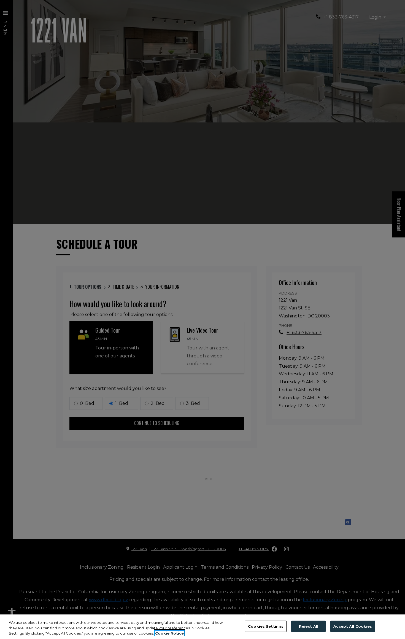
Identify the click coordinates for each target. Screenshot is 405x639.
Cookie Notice (169, 633)
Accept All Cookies (352, 626)
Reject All (308, 626)
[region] (202, 626)
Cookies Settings (266, 626)
